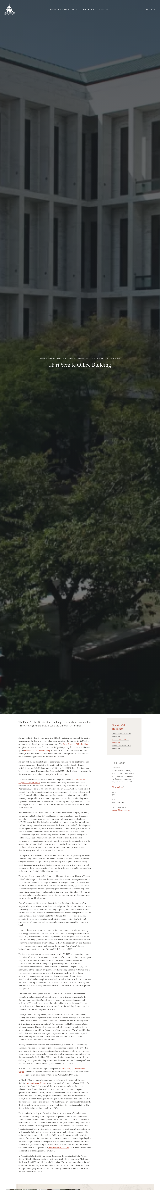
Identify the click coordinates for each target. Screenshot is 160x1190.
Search (149, 9)
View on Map (117, 787)
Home (42, 358)
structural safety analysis (58, 1148)
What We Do (88, 9)
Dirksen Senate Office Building (37, 750)
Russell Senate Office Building (75, 744)
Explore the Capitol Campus (63, 9)
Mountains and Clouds (36, 1083)
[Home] (9, 9)
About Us (103, 9)
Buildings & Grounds (86, 358)
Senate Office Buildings (109, 358)
